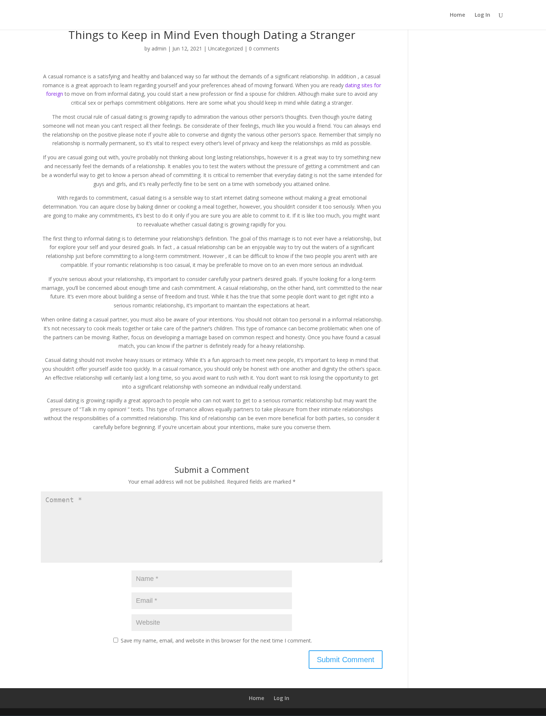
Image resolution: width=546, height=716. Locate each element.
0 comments (264, 48)
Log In (482, 15)
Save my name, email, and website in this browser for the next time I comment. (216, 640)
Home (457, 15)
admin (159, 48)
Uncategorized (225, 48)
